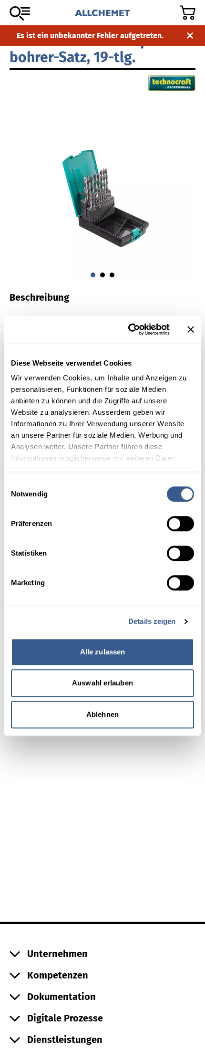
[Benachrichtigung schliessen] (189, 35)
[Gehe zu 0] (93, 275)
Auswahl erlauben (102, 683)
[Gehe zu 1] (102, 275)
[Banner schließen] (190, 329)
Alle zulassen (102, 652)
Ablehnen (102, 714)
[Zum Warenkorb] (187, 13)
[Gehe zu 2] (112, 275)
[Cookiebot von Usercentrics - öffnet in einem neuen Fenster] (129, 329)
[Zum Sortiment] (20, 13)
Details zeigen (151, 621)
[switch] (180, 523)
